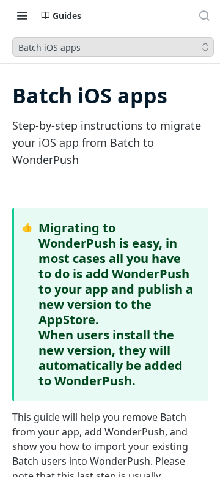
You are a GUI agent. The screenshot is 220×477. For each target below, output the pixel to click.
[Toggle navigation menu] (22, 15)
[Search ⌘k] (204, 15)
